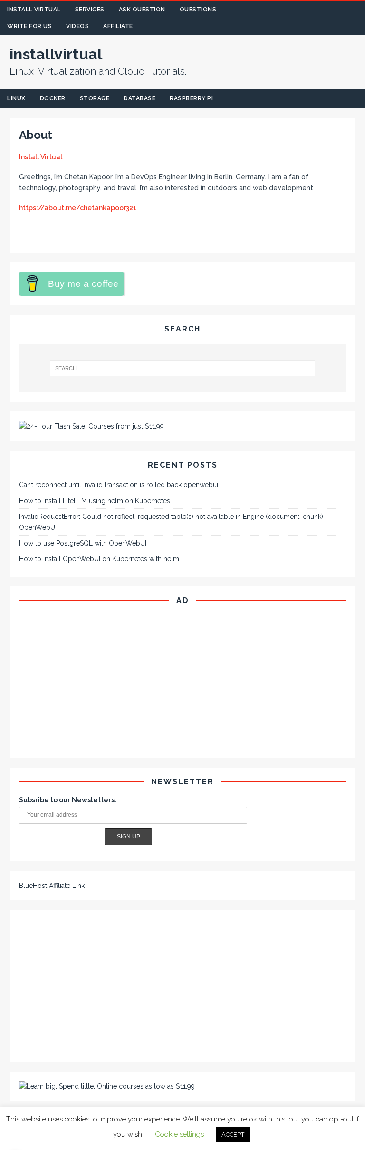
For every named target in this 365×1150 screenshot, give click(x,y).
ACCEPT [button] (232, 1134)
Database (139, 98)
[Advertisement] (182, 682)
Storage (95, 98)
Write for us (29, 26)
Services (90, 9)
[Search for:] (182, 368)
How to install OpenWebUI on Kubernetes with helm (99, 559)
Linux (16, 98)
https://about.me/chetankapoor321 (77, 208)
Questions (198, 9)
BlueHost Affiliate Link (52, 885)
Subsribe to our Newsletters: (67, 800)
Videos (77, 26)
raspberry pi (191, 98)
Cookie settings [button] (179, 1134)
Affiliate (118, 26)
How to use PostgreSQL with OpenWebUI (82, 543)
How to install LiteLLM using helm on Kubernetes (94, 501)
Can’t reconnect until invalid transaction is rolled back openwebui (118, 484)
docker (53, 98)
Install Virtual (34, 9)
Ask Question (142, 9)
